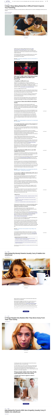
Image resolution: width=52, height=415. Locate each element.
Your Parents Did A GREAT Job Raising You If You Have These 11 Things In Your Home (25, 200)
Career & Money (37, 1)
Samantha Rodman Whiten (8, 12)
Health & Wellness (32, 1)
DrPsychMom (34, 232)
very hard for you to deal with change (27, 86)
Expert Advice (41, 1)
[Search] (45, 1)
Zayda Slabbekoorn (7, 321)
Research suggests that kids (31, 303)
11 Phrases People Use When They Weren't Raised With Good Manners (25, 198)
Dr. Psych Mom (27, 245)
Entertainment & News (26, 1)
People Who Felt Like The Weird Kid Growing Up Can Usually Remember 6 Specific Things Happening (25, 239)
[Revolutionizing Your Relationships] (8, 1)
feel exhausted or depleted (26, 157)
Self (20, 1)
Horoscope (17, 1)
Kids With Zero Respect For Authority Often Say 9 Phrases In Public (26, 240)
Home (5, 4)
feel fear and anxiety (32, 142)
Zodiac (15, 1)
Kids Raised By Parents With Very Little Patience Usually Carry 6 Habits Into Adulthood (25, 242)
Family (22, 1)
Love (12, 1)
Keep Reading (26, 311)
